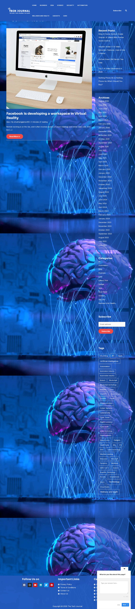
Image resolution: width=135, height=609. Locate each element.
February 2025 (104, 169)
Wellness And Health (40, 16)
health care (104, 445)
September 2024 (105, 188)
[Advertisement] (112, 536)
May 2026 (103, 112)
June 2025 (103, 154)
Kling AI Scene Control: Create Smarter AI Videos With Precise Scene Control (111, 37)
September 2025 (105, 143)
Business (43, 5)
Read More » (14, 136)
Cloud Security (116, 394)
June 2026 (103, 109)
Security (70, 5)
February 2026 (104, 124)
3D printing (104, 356)
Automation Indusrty (107, 371)
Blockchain (113, 380)
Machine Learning (106, 454)
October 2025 (104, 139)
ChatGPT (103, 394)
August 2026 (104, 101)
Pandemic (103, 463)
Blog (100, 269)
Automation (82, 5)
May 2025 (102, 158)
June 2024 (103, 200)
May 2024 (103, 203)
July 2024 (103, 196)
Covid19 (103, 398)
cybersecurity (105, 413)
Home (34, 5)
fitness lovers (105, 440)
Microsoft (114, 459)
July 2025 (102, 150)
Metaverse (103, 459)
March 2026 (103, 120)
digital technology (106, 431)
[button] (117, 10)
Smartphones (114, 477)
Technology (114, 482)
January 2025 (104, 173)
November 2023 (105, 226)
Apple (120, 356)
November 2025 (105, 135)
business (103, 389)
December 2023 (105, 222)
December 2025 (105, 131)
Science (60, 5)
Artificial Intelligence (109, 361)
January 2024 (104, 219)
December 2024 (105, 177)
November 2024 (105, 181)
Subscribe (106, 331)
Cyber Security (106, 408)
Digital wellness (105, 435)
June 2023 (103, 245)
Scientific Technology (107, 472)
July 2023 (102, 241)
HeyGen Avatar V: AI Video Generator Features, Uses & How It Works (112, 50)
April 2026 (103, 116)
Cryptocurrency (106, 403)
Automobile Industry (107, 376)
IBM (114, 445)
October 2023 (104, 230)
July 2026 (103, 105)
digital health (104, 427)
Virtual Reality (105, 487)
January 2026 (104, 128)
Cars (65, 16)
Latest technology (113, 450)
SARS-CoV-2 (104, 468)
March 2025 (103, 165)
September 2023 (105, 234)
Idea (52, 5)
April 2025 (103, 162)
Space (102, 482)
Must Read (103, 292)
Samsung (114, 463)
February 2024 (105, 215)
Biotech (102, 380)
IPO (120, 445)
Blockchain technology (108, 385)
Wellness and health (109, 492)
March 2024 (103, 211)
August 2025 (104, 147)
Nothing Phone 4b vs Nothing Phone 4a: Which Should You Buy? (111, 81)
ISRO (102, 450)
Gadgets (56, 16)
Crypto (112, 398)
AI (99, 261)
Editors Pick (103, 280)
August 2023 (104, 237)
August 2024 (104, 192)
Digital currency (106, 422)
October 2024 (104, 184)
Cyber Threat (104, 417)
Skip (118, 605)
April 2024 (103, 207)
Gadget (101, 284)
